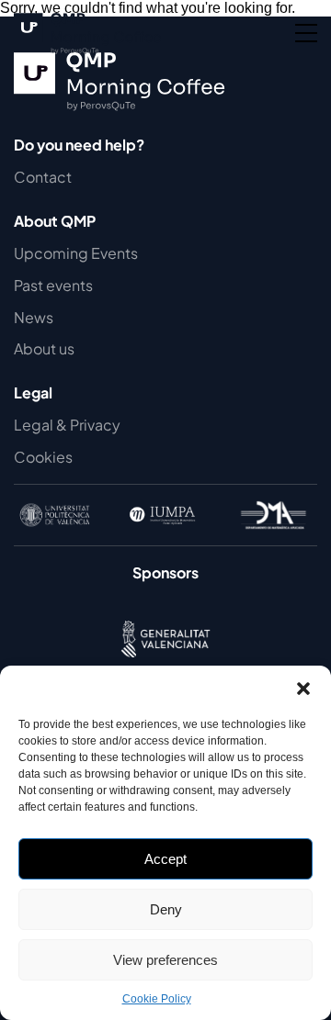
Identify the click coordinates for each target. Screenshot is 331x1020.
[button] (303, 688)
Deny (166, 909)
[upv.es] (55, 515)
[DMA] (274, 515)
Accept (165, 859)
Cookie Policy (156, 998)
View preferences (165, 960)
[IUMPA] (164, 515)
